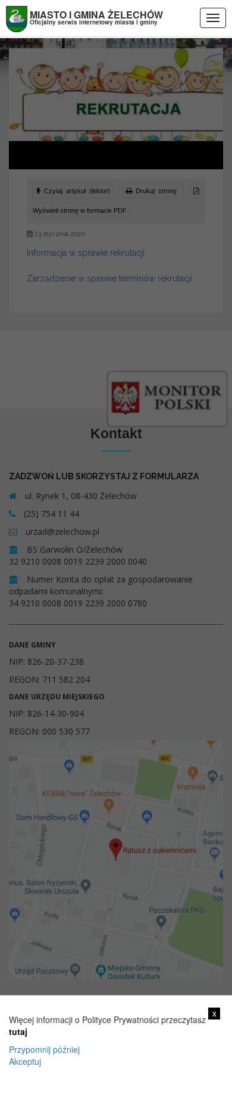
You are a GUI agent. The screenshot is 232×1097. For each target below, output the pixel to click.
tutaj (18, 1031)
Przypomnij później (44, 1049)
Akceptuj (25, 1061)
